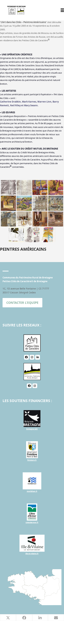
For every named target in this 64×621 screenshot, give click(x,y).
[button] (62, 10)
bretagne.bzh (32, 429)
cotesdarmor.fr (32, 522)
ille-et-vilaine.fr (32, 553)
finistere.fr (32, 460)
